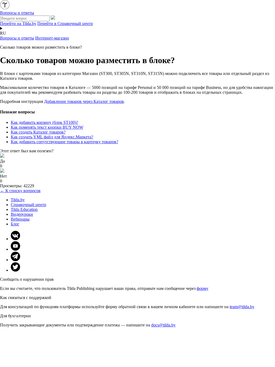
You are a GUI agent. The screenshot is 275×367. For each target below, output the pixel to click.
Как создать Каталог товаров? (38, 132)
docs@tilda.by (163, 325)
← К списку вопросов (20, 190)
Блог (15, 224)
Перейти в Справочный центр (65, 23)
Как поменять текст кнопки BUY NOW (47, 127)
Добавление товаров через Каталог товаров (84, 101)
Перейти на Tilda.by (18, 23)
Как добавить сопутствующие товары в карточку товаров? (64, 141)
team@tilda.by (242, 306)
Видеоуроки (22, 214)
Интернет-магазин (52, 38)
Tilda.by (18, 199)
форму (202, 288)
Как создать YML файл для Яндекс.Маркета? (52, 137)
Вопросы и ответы (17, 38)
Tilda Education (24, 209)
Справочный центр (28, 204)
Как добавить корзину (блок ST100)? (44, 122)
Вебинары (20, 219)
